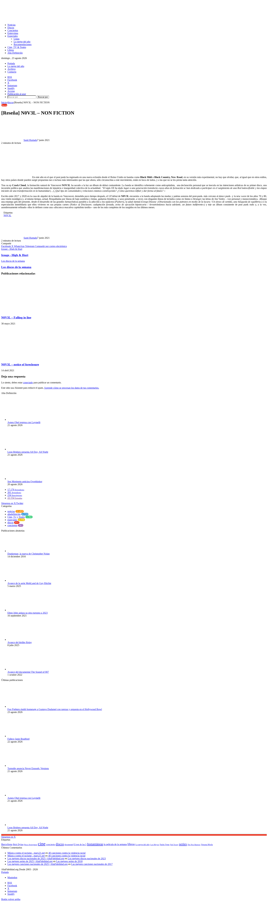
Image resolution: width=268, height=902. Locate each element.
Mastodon (12, 877)
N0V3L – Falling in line (16, 317)
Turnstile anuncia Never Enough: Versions (28, 768)
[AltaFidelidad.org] (39, 19)
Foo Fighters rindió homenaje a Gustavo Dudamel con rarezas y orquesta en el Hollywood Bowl (54, 709)
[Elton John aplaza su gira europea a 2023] (24, 610)
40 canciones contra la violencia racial (66, 853)
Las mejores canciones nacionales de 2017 (92, 864)
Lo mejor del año (22, 41)
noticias (11, 511)
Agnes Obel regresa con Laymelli (23, 422)
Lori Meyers (154, 845)
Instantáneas (95, 844)
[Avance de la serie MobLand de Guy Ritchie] (24, 580)
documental (69, 844)
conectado (28, 382)
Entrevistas (12, 33)
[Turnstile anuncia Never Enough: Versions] (24, 765)
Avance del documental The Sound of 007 (28, 672)
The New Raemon (194, 845)
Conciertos (12, 30)
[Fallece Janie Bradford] (24, 736)
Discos (10, 27)
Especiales (12, 36)
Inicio (4, 102)
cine (41, 843)
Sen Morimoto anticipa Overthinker (24, 481)
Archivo (11, 69)
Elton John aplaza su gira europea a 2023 (27, 612)
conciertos (12, 525)
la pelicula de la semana (115, 844)
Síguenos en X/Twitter (12, 503)
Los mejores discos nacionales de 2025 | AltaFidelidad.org (35, 858)
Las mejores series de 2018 (69, 861)
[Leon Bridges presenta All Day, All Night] (24, 449)
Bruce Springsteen (30, 845)
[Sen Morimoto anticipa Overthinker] (24, 478)
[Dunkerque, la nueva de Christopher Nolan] (24, 551)
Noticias (11, 24)
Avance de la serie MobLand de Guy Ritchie (29, 583)
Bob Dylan (18, 844)
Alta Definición (15, 53)
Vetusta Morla (207, 844)
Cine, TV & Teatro (16, 47)
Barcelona (6, 844)
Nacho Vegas (165, 844)
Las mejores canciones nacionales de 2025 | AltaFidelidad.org (37, 864)
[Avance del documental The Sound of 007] (24, 669)
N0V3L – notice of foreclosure (20, 364)
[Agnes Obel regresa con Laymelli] (24, 419)
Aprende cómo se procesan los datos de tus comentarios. (71, 388)
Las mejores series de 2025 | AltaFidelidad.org (30, 861)
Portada (11, 63)
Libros (10, 50)
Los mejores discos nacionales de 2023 (87, 858)
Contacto (11, 71)
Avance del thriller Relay (19, 642)
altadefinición (14, 514)
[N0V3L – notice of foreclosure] (31, 358)
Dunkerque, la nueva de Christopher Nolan (28, 553)
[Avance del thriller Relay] (24, 639)
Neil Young (174, 845)
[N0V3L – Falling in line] (31, 311)
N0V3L (7, 215)
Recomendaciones (22, 44)
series (183, 844)
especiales (12, 519)
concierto (50, 844)
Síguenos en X (8, 837)
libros (131, 844)
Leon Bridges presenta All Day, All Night (27, 452)
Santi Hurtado (30, 140)
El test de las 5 (80, 844)
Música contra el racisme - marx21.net (26, 855)
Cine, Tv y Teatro (16, 517)
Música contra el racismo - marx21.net (26, 853)
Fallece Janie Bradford (18, 739)
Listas (16, 38)
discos (10, 102)
